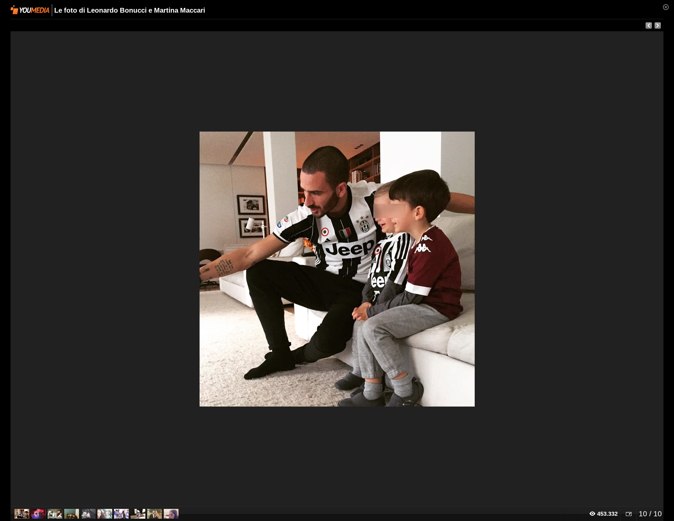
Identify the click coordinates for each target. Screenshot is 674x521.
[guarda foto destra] (402, 269)
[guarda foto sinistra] (76, 269)
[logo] (30, 9)
